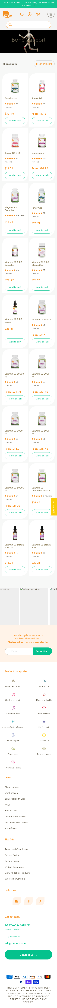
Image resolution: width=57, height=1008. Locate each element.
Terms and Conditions (16, 849)
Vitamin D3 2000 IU (41, 374)
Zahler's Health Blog (15, 798)
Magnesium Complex (11, 207)
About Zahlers (12, 787)
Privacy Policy (12, 855)
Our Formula (11, 792)
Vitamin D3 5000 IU (41, 431)
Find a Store (11, 810)
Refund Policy (12, 861)
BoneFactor (11, 98)
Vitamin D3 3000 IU (14, 431)
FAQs (7, 804)
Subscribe (41, 651)
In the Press (11, 828)
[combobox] (28, 24)
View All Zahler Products (17, 872)
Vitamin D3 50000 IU (14, 488)
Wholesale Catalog (15, 878)
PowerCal (37, 208)
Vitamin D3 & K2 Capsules (13, 262)
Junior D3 (37, 98)
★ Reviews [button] (54, 507)
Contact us (26, 954)
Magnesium (38, 153)
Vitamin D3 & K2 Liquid (13, 319)
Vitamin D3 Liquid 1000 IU (14, 545)
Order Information (14, 866)
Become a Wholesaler (16, 822)
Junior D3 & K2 (12, 153)
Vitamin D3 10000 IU (14, 374)
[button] (51, 14)
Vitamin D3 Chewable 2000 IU (41, 488)
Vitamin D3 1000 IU (42, 319)
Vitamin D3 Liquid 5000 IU (41, 545)
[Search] (10, 24)
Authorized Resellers (15, 816)
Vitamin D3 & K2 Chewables (40, 262)
